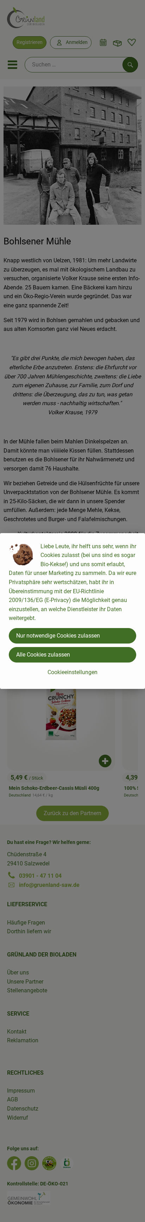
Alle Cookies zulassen (43, 654)
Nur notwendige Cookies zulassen (58, 635)
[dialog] (72, 611)
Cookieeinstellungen (72, 672)
